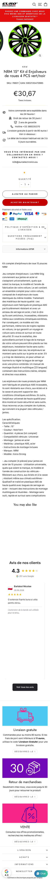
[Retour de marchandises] (25, 768)
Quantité (25, 179)
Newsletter (24, 871)
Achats (24, 857)
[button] (41, 873)
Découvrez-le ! (25, 751)
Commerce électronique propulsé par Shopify (25, 878)
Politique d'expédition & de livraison (25, 228)
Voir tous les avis (25, 687)
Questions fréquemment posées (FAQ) (25, 237)
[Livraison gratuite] (25, 716)
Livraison (24, 850)
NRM (25, 67)
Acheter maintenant (25, 202)
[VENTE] (25, 813)
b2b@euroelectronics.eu (25, 162)
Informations (24, 864)
